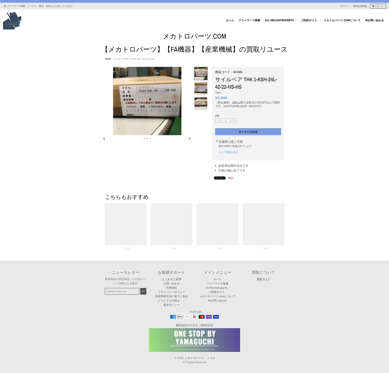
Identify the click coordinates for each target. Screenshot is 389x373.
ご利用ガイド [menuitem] (309, 20)
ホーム (217, 279)
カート (379, 6)
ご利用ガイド (216, 292)
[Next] (189, 138)
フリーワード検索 (217, 283)
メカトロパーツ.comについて (217, 296)
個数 (217, 115)
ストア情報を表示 (228, 151)
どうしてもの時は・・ (171, 300)
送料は (236, 102)
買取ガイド (263, 279)
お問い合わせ (171, 283)
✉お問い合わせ (217, 300)
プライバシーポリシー (171, 292)
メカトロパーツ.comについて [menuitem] (342, 20)
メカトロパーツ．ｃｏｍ (200, 358)
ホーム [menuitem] (230, 20)
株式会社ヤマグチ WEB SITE (194, 325)
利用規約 (171, 287)
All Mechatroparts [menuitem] (279, 20)
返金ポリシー (171, 304)
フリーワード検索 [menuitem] (249, 20)
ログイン (344, 6)
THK (218, 92)
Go (143, 291)
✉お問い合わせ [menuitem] (374, 20)
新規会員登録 (360, 6)
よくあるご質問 (171, 279)
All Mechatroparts (216, 287)
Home (108, 59)
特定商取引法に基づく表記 (171, 296)
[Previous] (104, 138)
